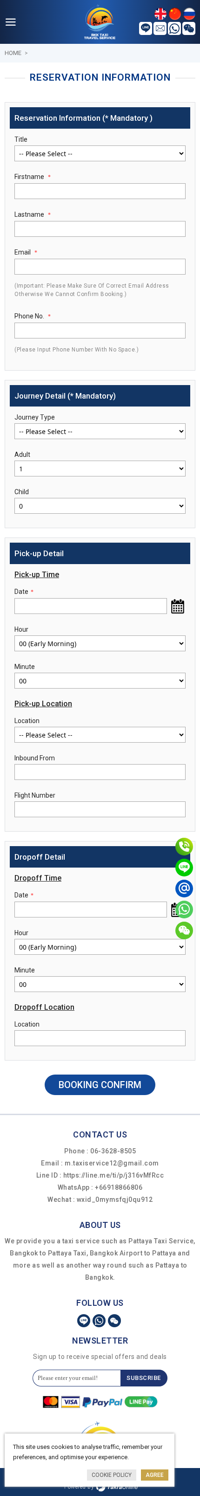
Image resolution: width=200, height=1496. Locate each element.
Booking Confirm (100, 1084)
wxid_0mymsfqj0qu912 (115, 1199)
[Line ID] (184, 867)
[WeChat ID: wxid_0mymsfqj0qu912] (184, 930)
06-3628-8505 (113, 1151)
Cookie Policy (112, 1475)
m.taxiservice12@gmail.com (112, 1163)
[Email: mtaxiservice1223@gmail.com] (184, 888)
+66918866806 (118, 1187)
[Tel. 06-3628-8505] (184, 846)
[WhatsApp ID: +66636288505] (184, 909)
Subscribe (144, 1377)
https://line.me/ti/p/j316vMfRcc (113, 1175)
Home (13, 52)
